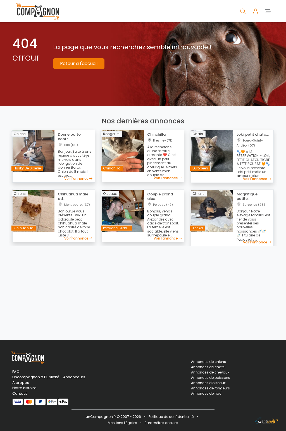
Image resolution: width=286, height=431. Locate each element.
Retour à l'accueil (78, 63)
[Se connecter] (256, 11)
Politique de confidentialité (171, 416)
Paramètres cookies (161, 422)
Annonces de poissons (210, 377)
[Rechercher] (243, 11)
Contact (19, 393)
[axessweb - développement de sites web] (266, 420)
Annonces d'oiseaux (208, 383)
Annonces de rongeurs (210, 388)
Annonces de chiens (208, 362)
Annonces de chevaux (210, 372)
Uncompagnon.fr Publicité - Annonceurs (48, 377)
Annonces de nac (206, 393)
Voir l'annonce (76, 178)
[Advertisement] (143, 290)
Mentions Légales (122, 422)
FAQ (16, 371)
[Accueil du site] (36, 11)
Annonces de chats (208, 367)
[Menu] (268, 11)
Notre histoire (24, 388)
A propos (20, 382)
